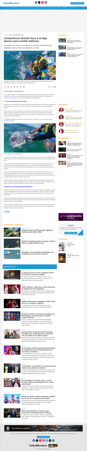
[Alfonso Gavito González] (61, 131)
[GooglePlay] (53, 440)
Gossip (42, 8)
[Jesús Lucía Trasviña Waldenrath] (61, 124)
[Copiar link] (21, 87)
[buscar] (83, 8)
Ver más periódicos (77, 3)
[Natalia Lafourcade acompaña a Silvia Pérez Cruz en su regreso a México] (12, 304)
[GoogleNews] (47, 440)
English (12, 8)
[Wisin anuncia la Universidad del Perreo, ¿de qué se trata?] (62, 149)
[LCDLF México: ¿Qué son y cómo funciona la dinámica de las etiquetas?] (12, 290)
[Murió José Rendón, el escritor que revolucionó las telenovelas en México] (12, 414)
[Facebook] (36, 2)
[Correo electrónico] (17, 87)
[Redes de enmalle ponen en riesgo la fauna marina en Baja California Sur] (12, 243)
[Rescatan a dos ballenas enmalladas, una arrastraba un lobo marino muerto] (12, 254)
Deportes (64, 8)
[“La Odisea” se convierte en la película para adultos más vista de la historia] (12, 369)
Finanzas (26, 8)
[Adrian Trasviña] (61, 110)
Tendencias (53, 8)
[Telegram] (14, 87)
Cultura (47, 8)
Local (7, 8)
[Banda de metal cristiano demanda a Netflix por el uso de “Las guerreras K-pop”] (12, 400)
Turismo (59, 8)
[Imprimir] (24, 87)
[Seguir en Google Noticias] (55, 87)
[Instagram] (46, 2)
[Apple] (50, 440)
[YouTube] (42, 2)
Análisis (32, 8)
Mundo (21, 8)
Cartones (37, 8)
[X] (39, 2)
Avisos (70, 8)
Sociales (7, 211)
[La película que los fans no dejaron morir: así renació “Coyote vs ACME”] (12, 276)
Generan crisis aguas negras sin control (16, 101)
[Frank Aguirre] (61, 117)
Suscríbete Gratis (71, 233)
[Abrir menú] (4, 8)
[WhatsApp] (11, 87)
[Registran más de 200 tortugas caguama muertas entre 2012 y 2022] (12, 232)
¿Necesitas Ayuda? (43, 437)
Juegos (74, 8)
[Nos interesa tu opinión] (43, 428)
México (17, 8)
